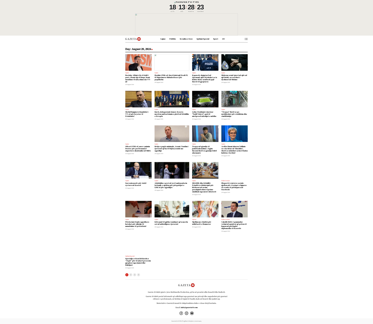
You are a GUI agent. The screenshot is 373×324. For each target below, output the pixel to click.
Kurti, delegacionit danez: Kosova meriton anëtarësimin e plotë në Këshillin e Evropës (172, 114)
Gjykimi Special (203, 39)
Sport (215, 39)
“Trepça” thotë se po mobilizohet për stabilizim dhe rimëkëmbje (234, 114)
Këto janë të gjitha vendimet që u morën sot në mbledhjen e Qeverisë (171, 223)
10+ (223, 39)
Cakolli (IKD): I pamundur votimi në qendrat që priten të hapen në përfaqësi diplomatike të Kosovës (234, 225)
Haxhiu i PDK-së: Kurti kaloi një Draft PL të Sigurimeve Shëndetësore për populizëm (171, 77)
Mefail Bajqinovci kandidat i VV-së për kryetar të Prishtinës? (136, 114)
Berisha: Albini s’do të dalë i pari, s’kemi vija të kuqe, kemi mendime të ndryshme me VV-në (138, 78)
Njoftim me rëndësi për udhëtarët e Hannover (201, 223)
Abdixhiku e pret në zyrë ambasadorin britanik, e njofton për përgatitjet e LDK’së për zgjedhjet (171, 185)
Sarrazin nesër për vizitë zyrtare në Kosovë (135, 184)
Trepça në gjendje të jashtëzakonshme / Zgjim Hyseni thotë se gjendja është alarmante (204, 149)
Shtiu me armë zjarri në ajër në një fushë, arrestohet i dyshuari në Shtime (234, 77)
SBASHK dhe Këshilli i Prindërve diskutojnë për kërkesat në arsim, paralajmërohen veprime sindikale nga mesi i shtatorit (204, 187)
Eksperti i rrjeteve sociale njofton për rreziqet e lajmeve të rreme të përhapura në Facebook (234, 186)
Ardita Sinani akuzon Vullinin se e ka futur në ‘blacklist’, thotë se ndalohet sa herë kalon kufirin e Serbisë (234, 149)
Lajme (163, 39)
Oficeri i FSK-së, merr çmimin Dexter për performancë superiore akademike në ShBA (138, 148)
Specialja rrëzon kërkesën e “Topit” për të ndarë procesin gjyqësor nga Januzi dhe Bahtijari (138, 262)
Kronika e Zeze (186, 39)
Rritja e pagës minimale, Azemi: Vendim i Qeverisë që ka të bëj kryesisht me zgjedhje (171, 148)
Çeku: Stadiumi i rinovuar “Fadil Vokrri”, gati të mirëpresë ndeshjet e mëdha (204, 114)
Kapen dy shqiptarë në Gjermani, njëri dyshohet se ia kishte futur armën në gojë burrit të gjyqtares (204, 78)
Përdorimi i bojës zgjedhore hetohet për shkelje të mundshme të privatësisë (137, 224)
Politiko (172, 39)
